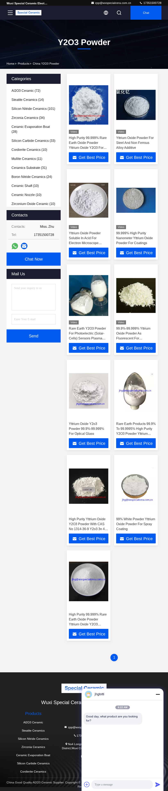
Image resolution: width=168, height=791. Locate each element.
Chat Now (34, 259)
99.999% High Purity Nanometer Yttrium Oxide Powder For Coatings (134, 238)
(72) (25, 90)
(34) (28, 118)
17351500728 (152, 3)
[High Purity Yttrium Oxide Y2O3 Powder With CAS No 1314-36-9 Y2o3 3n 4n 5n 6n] (88, 486)
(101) (33, 108)
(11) (26, 158)
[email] (24, 246)
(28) (30, 129)
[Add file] (87, 784)
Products (23, 63)
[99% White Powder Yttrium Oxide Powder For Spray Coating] (136, 486)
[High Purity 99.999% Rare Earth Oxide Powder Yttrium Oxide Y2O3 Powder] (88, 581)
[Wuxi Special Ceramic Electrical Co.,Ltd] (28, 13)
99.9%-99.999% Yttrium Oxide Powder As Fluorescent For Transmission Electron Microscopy (133, 338)
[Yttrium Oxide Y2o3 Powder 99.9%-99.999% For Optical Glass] (88, 391)
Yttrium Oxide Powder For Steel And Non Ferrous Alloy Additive (135, 142)
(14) (27, 99)
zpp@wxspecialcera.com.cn (113, 3)
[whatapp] (15, 246)
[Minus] (157, 694)
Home (10, 63)
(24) (31, 177)
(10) (29, 149)
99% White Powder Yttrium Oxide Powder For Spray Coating (135, 524)
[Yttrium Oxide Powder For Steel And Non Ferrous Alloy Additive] (136, 105)
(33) (33, 140)
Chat (146, 12)
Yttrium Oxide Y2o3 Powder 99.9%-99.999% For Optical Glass (86, 428)
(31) (29, 168)
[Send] (157, 784)
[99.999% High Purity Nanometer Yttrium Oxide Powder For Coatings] (136, 200)
